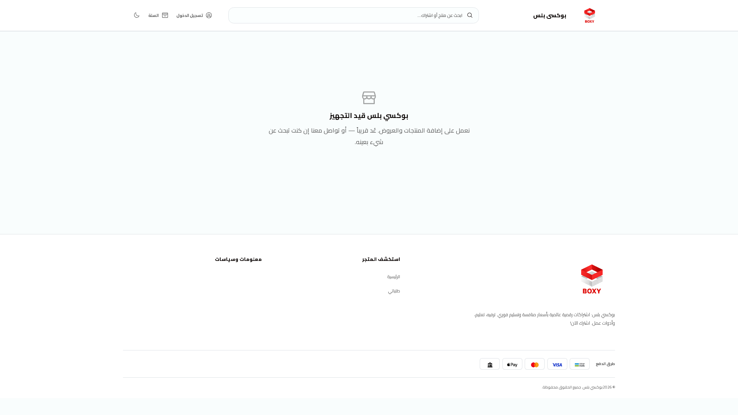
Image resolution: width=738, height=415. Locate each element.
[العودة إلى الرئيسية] (592, 279)
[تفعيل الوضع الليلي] (136, 15)
